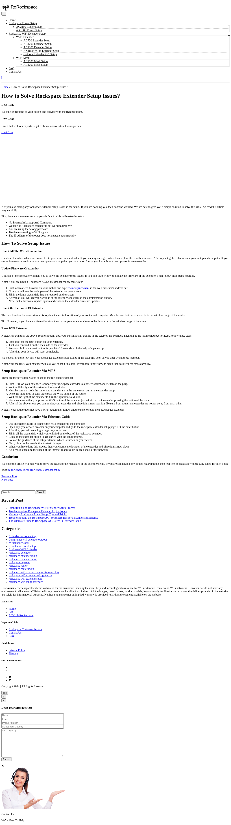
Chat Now (7, 132)
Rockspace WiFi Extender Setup (27, 33)
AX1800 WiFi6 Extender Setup (41, 50)
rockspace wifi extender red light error (30, 575)
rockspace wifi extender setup (25, 578)
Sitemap (13, 653)
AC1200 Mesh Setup (35, 64)
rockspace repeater (19, 562)
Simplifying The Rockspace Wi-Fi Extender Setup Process (42, 507)
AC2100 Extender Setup (37, 47)
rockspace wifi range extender (26, 581)
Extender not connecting (22, 536)
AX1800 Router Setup (29, 30)
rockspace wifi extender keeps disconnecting (34, 572)
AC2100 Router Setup (29, 26)
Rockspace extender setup (45, 469)
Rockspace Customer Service (25, 629)
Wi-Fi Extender (25, 37)
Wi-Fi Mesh (23, 57)
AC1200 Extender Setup (37, 43)
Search (40, 492)
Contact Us (15, 71)
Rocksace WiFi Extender (23, 549)
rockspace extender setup (23, 559)
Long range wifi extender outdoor (28, 539)
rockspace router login (21, 568)
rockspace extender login (23, 555)
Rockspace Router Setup (23, 23)
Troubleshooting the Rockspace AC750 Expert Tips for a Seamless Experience (53, 517)
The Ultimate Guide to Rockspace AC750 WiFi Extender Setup (45, 520)
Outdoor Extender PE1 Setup (40, 54)
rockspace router (18, 565)
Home (12, 20)
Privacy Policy (17, 650)
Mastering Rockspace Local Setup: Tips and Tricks (38, 514)
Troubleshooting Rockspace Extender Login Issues (38, 511)
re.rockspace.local (78, 288)
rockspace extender (19, 552)
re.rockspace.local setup (22, 546)
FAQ (11, 68)
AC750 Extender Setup (36, 40)
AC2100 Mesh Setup (35, 61)
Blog (11, 635)
